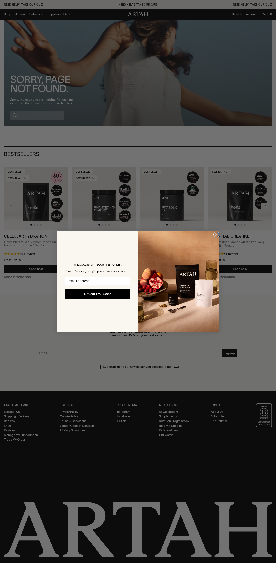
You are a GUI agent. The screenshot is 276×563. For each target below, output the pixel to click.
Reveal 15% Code (97, 294)
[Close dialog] (216, 234)
